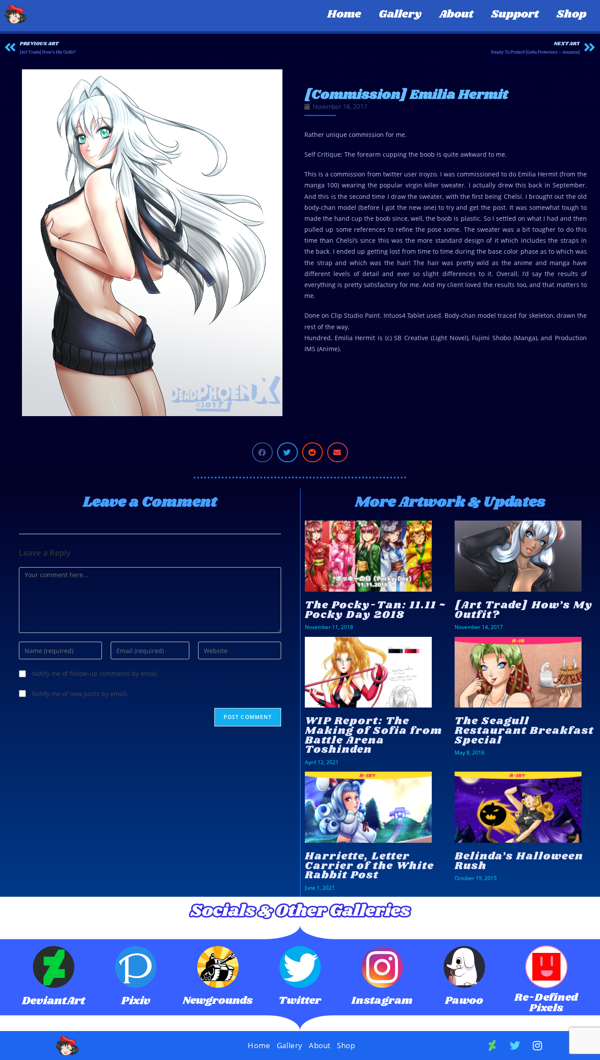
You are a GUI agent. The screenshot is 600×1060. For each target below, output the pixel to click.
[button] (262, 452)
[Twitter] (514, 1045)
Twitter (299, 1000)
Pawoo (464, 1000)
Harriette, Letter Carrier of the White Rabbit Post (369, 865)
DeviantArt (53, 1001)
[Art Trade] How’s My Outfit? (524, 609)
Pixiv (135, 1001)
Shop (571, 14)
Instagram (382, 1000)
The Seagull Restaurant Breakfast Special (524, 730)
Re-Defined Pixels (546, 1003)
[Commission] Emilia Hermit (406, 94)
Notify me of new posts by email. (80, 694)
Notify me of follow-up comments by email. (95, 673)
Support (515, 14)
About (456, 14)
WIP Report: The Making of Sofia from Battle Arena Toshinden (373, 735)
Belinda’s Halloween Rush (519, 860)
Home (344, 14)
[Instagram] (537, 1045)
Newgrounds (218, 1000)
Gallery (400, 14)
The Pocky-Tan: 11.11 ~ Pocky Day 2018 (375, 609)
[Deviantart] (492, 1045)
